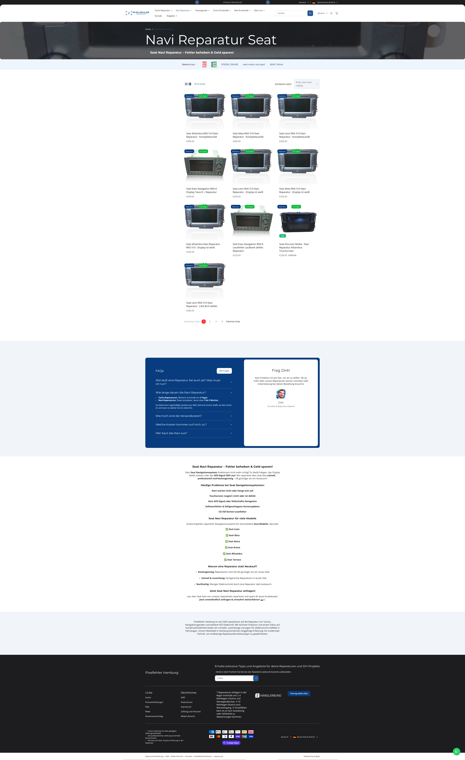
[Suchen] (310, 13)
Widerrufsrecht (177, 756)
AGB (167, 756)
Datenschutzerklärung (154, 756)
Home (148, 29)
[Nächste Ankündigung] (268, 2)
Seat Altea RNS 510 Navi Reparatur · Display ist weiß (294, 190)
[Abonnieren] (256, 678)
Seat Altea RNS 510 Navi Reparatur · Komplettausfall (248, 135)
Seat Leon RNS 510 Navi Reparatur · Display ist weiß (248, 190)
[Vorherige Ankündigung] (197, 2)
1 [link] (203, 321)
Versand (188, 756)
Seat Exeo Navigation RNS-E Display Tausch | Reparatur (201, 190)
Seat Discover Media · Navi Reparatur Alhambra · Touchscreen (294, 247)
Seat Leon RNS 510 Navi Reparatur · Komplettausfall (294, 135)
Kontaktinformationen (203, 756)
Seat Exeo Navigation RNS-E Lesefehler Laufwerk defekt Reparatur (248, 247)
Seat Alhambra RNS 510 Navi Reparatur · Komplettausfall (202, 135)
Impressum (218, 756)
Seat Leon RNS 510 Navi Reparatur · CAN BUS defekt (201, 304)
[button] (162, 10)
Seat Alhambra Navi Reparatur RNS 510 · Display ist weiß (203, 245)
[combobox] (294, 13)
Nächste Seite (233, 321)
